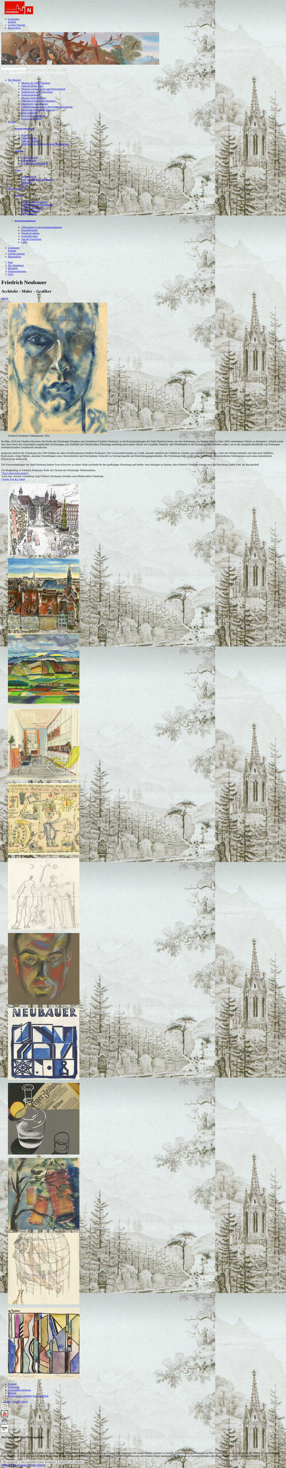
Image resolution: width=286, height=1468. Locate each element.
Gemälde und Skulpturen (34, 201)
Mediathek (26, 182)
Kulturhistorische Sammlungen (37, 204)
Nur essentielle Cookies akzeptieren (38, 1462)
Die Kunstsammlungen (25, 220)
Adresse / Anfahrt (30, 141)
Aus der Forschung (31, 239)
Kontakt (25, 135)
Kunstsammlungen (31, 118)
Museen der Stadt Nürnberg (35, 83)
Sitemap (12, 1393)
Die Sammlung (16, 265)
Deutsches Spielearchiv (33, 115)
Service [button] (12, 121)
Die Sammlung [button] (16, 188)
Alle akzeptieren (10, 1462)
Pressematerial (28, 176)
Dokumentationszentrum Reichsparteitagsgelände (47, 106)
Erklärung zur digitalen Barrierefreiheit (28, 1396)
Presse (18, 170)
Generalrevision (29, 236)
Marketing (10, 1447)
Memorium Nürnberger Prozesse (38, 109)
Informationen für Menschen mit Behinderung (45, 144)
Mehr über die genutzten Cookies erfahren (23, 1465)
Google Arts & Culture (13, 479)
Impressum (13, 1387)
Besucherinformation (24, 128)
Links (24, 242)
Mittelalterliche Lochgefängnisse (38, 100)
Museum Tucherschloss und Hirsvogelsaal (43, 89)
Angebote (19, 151)
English (12, 22)
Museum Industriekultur (33, 97)
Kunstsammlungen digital (34, 163)
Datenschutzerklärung (19, 1390)
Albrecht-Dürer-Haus (32, 86)
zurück (4, 298)
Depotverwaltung (30, 233)
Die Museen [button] (14, 80)
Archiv (24, 185)
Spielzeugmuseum (30, 95)
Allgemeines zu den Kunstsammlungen (41, 227)
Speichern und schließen (71, 1462)
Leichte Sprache (16, 25)
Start (10, 262)
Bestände (19, 195)
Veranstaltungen (29, 157)
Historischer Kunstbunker (34, 103)
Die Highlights (29, 213)
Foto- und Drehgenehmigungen (37, 179)
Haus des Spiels (29, 112)
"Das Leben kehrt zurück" (15, 473)
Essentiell (10, 1444)
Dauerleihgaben (29, 230)
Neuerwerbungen (30, 210)
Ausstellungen (28, 160)
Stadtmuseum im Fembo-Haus (37, 92)
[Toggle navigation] (2, 14)
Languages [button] (13, 19)
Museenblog (14, 28)
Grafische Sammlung (32, 207)
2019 (10, 274)
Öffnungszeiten (29, 138)
